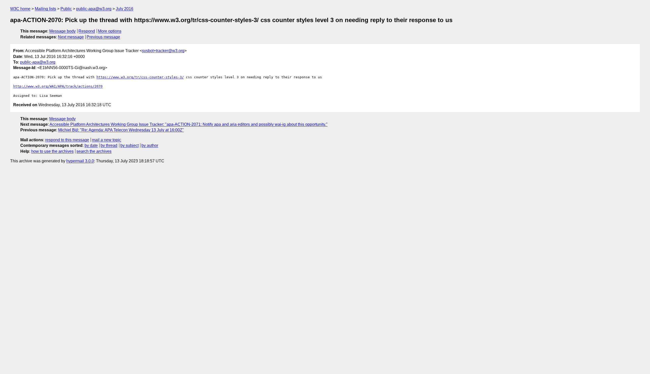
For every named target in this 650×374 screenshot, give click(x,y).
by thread (109, 145)
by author (149, 145)
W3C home (20, 9)
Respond (86, 31)
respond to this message (67, 140)
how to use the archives (52, 151)
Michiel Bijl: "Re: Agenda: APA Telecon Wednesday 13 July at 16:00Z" (121, 130)
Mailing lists (45, 9)
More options (109, 31)
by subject (129, 145)
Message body (62, 31)
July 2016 (124, 9)
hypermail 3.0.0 (80, 161)
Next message (71, 37)
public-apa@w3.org (93, 9)
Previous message (103, 37)
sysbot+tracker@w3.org (163, 51)
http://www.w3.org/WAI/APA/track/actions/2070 (58, 86)
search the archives (93, 151)
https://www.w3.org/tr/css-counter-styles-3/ (140, 77)
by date (91, 145)
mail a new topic (106, 140)
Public (66, 9)
